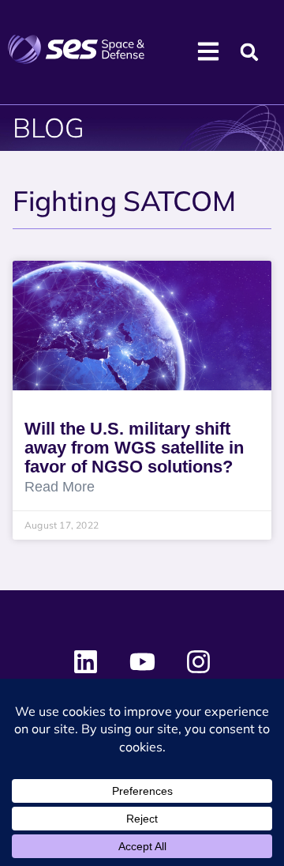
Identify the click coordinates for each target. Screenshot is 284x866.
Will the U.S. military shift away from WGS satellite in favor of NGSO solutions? (134, 447)
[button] (250, 53)
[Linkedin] (86, 662)
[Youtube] (142, 662)
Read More (59, 487)
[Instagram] (198, 662)
